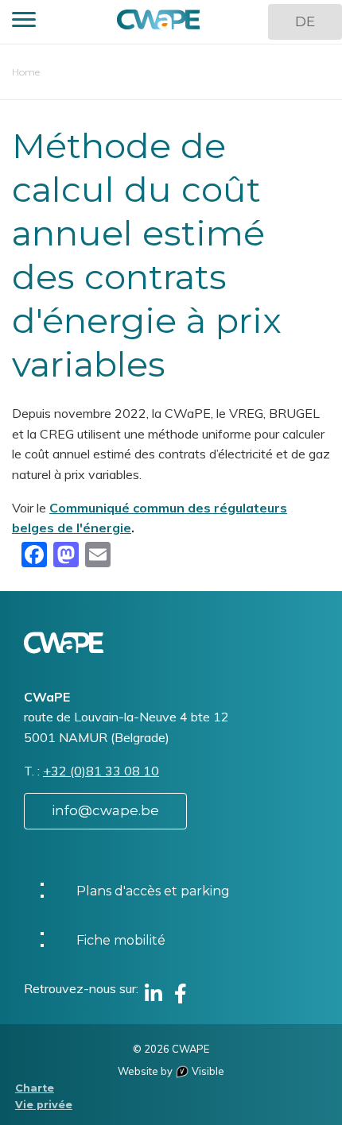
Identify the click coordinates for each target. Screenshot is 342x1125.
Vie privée (43, 1105)
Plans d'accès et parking (153, 891)
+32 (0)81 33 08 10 (101, 771)
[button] (24, 22)
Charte (34, 1088)
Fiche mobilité (120, 940)
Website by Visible (171, 1071)
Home (26, 72)
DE (305, 21)
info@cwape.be (105, 810)
